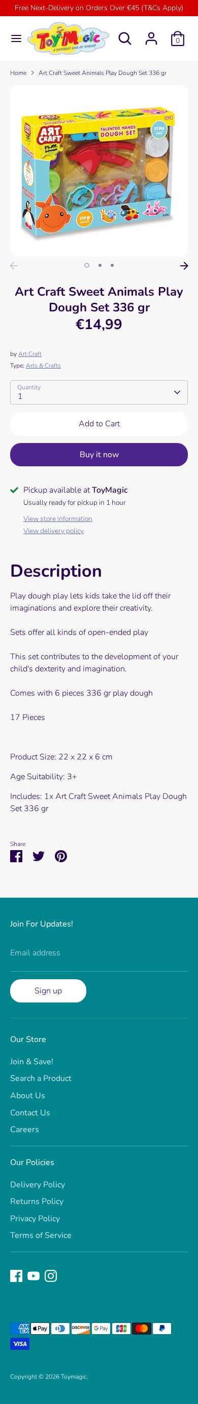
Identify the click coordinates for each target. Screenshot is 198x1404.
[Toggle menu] (12, 38)
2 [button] (100, 265)
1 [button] (86, 265)
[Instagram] (51, 1276)
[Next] (184, 266)
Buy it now (99, 454)
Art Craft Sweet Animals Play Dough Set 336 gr (103, 73)
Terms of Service (41, 1235)
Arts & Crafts (43, 366)
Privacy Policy (35, 1218)
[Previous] (14, 266)
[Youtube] (33, 1276)
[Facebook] (16, 1276)
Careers (24, 1129)
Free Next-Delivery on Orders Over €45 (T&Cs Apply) (99, 8)
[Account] (151, 34)
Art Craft (30, 354)
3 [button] (112, 265)
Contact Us (30, 1112)
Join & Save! (31, 1061)
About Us (27, 1095)
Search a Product (41, 1078)
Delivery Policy (37, 1184)
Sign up (48, 990)
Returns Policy (36, 1201)
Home (18, 73)
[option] (99, 171)
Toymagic (74, 1377)
